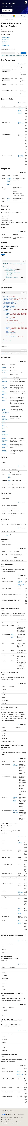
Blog (20, 1117)
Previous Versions (13, 1117)
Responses (4, 41)
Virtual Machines (9, 19)
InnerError (4, 377)
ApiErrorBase (5, 370)
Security (4, 43)
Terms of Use (19, 1122)
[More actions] (25, 19)
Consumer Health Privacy (7, 1122)
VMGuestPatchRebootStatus (5, 446)
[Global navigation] (1, 16)
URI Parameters (6, 37)
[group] (14, 55)
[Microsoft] (14, 16)
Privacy (9, 1119)
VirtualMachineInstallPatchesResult (9, 181)
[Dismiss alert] (26, 2)
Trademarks (4, 1124)
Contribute (3, 1119)
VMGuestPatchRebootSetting (5, 440)
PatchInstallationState (4, 393)
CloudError (4, 372)
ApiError (4, 367)
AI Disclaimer (4, 1117)
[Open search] (21, 16)
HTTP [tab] (3, 255)
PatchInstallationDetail (4, 387)
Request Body (5, 39)
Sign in (25, 15)
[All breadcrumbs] (2, 19)
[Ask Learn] (23, 19)
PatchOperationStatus (4, 399)
